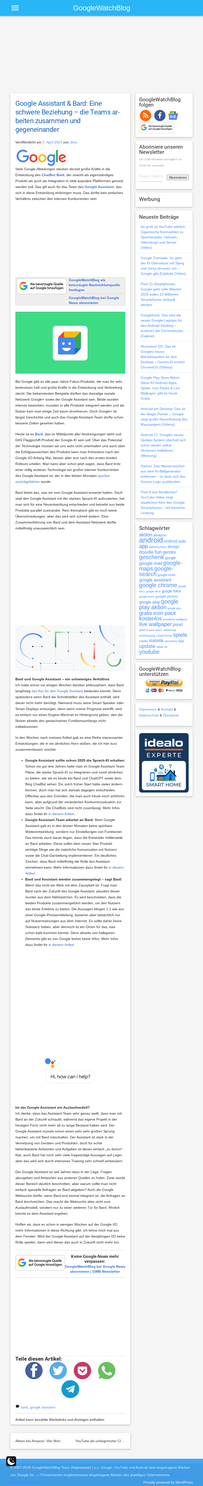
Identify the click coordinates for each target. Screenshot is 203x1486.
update (147, 646)
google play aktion (158, 604)
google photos (166, 596)
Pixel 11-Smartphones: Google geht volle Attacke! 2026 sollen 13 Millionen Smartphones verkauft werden (161, 294)
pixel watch (155, 630)
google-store (166, 575)
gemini (169, 552)
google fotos (171, 591)
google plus (174, 608)
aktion (145, 534)
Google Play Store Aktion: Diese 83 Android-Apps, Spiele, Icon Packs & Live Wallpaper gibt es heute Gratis (160, 388)
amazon (159, 535)
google (170, 558)
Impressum (148, 709)
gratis (145, 613)
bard (24, 1407)
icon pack (164, 613)
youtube (149, 652)
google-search (156, 571)
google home (146, 596)
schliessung (147, 635)
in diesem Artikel (61, 814)
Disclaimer (171, 715)
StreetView (171, 641)
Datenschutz (149, 715)
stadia (143, 641)
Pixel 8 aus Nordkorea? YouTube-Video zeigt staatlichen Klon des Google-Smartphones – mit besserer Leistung (163, 502)
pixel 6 (143, 630)
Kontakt (167, 709)
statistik (156, 640)
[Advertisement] (101, 56)
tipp (181, 641)
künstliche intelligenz (175, 619)
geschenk (151, 557)
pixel (178, 624)
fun (158, 552)
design (173, 546)
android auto (175, 541)
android (151, 540)
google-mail (150, 563)
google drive (153, 591)
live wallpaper (155, 624)
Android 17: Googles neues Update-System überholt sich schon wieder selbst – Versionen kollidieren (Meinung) (163, 445)
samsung (169, 630)
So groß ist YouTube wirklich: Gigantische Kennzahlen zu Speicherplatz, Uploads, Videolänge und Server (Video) (163, 237)
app (143, 546)
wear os (162, 647)
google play (149, 602)
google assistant (42, 1407)
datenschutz (158, 547)
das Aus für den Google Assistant (57, 691)
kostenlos (150, 618)
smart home (164, 635)
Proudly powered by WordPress (168, 1482)
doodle (146, 552)
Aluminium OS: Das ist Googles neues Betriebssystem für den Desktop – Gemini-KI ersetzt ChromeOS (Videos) (163, 356)
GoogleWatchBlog (101, 8)
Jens (73, 142)
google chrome (158, 585)
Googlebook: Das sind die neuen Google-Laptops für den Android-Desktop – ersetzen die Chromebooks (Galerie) (162, 325)
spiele (180, 635)
